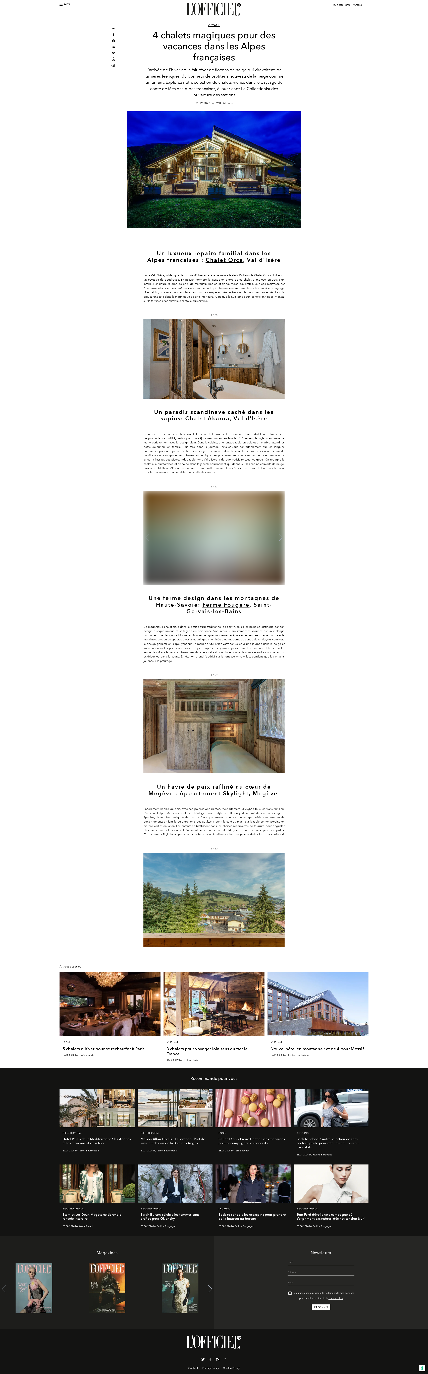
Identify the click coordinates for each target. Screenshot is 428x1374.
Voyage (214, 25)
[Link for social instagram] (217, 1360)
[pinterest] (113, 41)
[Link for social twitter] (203, 1360)
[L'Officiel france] (214, 9)
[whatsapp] (113, 60)
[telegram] (113, 66)
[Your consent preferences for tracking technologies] (422, 1368)
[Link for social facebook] (210, 1360)
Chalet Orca (224, 260)
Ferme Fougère (226, 604)
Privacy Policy (336, 1298)
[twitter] (113, 53)
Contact (193, 1368)
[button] (280, 359)
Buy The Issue (341, 4)
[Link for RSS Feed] (225, 1359)
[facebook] (113, 35)
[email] (113, 29)
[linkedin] (113, 47)
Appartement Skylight (214, 793)
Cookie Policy (231, 1368)
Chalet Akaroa (207, 418)
